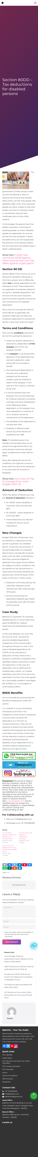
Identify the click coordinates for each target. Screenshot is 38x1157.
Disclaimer (6, 1082)
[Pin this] (24, 864)
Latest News (7, 1058)
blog (7, 872)
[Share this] (9, 864)
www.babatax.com (15, 801)
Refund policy (7, 1079)
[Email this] (4, 864)
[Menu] (35, 2)
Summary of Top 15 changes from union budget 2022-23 (18, 481)
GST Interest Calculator (11, 1066)
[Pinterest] (12, 1046)
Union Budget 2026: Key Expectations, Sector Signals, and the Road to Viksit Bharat (18, 959)
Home (4, 1072)
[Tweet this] (14, 864)
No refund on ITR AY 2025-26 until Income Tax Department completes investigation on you (18, 977)
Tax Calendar (7, 1055)
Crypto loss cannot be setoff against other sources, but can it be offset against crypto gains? (18, 259)
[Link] (3, 3)
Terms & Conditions (10, 1076)
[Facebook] (4, 1046)
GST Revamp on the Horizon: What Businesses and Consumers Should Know (18, 995)
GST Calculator (8, 1069)
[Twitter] (8, 1046)
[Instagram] (16, 1046)
